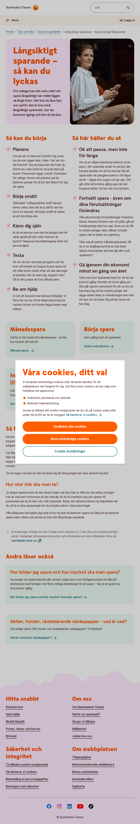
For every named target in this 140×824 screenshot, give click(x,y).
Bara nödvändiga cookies (70, 439)
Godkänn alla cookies (70, 426)
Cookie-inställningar (70, 451)
